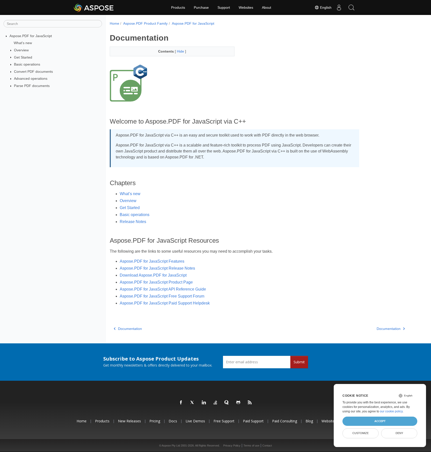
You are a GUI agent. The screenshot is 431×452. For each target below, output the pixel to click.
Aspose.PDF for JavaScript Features (152, 261)
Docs (173, 421)
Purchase (201, 7)
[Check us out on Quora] (227, 402)
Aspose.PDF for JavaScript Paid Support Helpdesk (165, 303)
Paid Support (253, 421)
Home (114, 23)
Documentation (130, 329)
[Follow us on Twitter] (192, 402)
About (266, 7)
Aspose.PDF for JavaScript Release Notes (157, 268)
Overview (21, 50)
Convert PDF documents (33, 72)
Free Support (224, 421)
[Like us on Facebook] (181, 402)
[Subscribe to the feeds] (250, 402)
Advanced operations (30, 78)
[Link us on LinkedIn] (204, 402)
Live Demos (195, 421)
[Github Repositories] (238, 402)
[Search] (351, 7)
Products (178, 7)
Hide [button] (181, 51)
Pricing (154, 421)
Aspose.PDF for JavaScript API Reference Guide (163, 289)
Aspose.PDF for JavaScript (30, 36)
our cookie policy (391, 411)
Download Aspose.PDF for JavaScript (153, 275)
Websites (246, 7)
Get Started (23, 57)
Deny (399, 433)
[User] (339, 7)
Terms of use (251, 445)
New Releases (129, 421)
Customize (360, 433)
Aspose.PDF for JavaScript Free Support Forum (162, 296)
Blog (309, 421)
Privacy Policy (231, 445)
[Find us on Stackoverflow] (215, 402)
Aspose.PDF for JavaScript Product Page (156, 282)
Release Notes (133, 222)
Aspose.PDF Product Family (145, 23)
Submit (299, 362)
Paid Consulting (284, 421)
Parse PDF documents (32, 86)
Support (223, 7)
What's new (23, 43)
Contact (267, 445)
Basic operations (27, 64)
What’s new (130, 194)
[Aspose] (93, 7)
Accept (380, 421)
